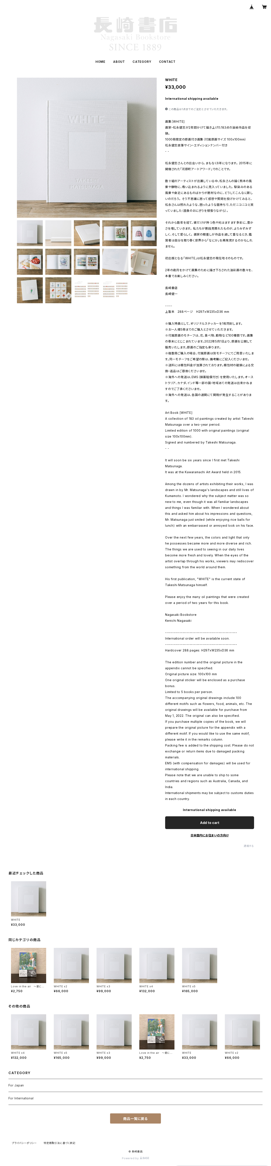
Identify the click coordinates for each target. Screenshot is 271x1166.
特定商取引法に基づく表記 (59, 1143)
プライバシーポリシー (24, 1143)
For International (21, 1098)
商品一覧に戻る (135, 1119)
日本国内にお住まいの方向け (210, 835)
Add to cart (209, 823)
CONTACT (167, 61)
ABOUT (119, 61)
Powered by (131, 1158)
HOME (100, 61)
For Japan (16, 1085)
